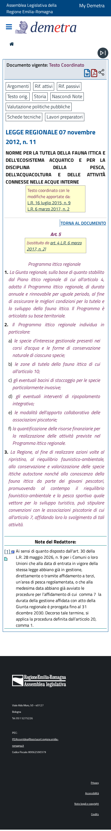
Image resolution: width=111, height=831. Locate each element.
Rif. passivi (69, 86)
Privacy (95, 783)
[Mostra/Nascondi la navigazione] (9, 27)
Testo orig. (17, 96)
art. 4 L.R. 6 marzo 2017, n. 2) (54, 245)
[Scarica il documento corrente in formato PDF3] (94, 74)
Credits (95, 814)
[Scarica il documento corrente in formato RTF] (87, 74)
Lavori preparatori (65, 116)
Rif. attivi (44, 86)
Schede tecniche (24, 116)
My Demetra (92, 5)
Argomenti (18, 86)
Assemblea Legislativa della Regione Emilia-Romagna (31, 8)
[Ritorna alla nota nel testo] (12, 551)
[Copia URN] (101, 72)
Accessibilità (92, 793)
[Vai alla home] (11, 44)
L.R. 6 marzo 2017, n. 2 (48, 209)
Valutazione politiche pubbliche (38, 106)
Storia (40, 96)
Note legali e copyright (86, 804)
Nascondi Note (67, 96)
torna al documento (83, 223)
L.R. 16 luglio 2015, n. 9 (49, 203)
